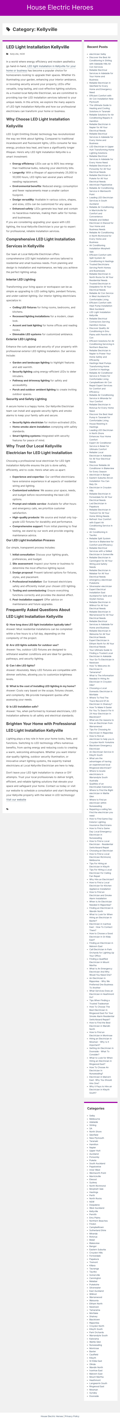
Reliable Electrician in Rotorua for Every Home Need (101, 407)
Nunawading (95, 1345)
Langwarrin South (98, 1383)
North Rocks (95, 1198)
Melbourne (94, 1119)
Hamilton (93, 1144)
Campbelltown (96, 1227)
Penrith (93, 1214)
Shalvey (93, 1316)
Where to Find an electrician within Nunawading (98, 802)
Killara (92, 1265)
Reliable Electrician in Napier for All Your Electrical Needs (100, 127)
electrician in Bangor (99, 474)
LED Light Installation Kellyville (37, 47)
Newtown (94, 1307)
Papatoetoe (95, 1166)
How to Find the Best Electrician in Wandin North (99, 1025)
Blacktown (94, 1319)
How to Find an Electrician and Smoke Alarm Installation (100, 895)
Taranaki (93, 1141)
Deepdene (94, 1205)
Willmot (93, 1294)
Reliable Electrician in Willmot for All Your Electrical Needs (100, 605)
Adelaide (93, 1122)
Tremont (93, 1262)
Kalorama (94, 1339)
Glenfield (93, 1135)
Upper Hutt (94, 1150)
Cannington (95, 1278)
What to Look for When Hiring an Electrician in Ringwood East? (101, 1061)
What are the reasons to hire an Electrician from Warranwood (101, 723)
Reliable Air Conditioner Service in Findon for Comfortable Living (101, 376)
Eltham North (95, 1303)
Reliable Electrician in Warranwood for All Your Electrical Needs (101, 614)
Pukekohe (94, 1284)
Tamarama (94, 1310)
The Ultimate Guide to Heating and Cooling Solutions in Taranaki (100, 108)
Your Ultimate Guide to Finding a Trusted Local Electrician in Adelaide (101, 653)
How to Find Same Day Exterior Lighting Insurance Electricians (100, 822)
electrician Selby (97, 54)
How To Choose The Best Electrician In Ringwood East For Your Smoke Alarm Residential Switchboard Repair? (101, 1013)
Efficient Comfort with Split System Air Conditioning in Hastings (101, 258)
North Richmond (97, 1186)
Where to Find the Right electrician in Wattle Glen (101, 793)
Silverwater (95, 1287)
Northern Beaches (98, 1221)
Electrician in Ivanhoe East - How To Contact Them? (100, 927)
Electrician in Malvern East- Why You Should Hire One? (100, 1080)
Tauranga (94, 1268)
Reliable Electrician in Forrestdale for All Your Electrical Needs (100, 496)
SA (90, 1128)
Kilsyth (92, 1358)
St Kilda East (95, 1361)
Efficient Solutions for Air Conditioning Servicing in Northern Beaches (101, 344)
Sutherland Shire (97, 1230)
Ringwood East (96, 1386)
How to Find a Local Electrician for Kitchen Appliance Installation (100, 885)
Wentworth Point (97, 1173)
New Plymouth (96, 1138)
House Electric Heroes (60, 7)
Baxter (92, 1351)
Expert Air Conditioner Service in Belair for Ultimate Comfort (100, 446)
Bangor (93, 1246)
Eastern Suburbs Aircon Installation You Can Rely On (101, 481)
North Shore (95, 1131)
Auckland (94, 1154)
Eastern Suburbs (97, 1249)
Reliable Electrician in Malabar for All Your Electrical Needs (100, 573)
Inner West (94, 1170)
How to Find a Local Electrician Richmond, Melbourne (100, 857)
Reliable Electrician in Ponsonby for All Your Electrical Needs (100, 168)
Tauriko (93, 1271)
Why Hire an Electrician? (101, 879)
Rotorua (93, 1236)
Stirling (92, 1125)
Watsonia (94, 1300)
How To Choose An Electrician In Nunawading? (99, 1070)
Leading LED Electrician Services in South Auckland (101, 200)
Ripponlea (94, 1323)
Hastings (93, 1192)
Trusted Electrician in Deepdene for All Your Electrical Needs (100, 286)
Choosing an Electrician (101, 850)
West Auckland (96, 1208)
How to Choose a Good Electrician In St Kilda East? (101, 936)
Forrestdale (95, 1256)
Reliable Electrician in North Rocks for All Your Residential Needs (101, 277)
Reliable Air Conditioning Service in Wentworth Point (101, 191)
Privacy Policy (72, 1416)
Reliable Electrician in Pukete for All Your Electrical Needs (100, 178)
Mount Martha (96, 1377)
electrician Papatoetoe (100, 184)
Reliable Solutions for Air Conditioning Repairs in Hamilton (101, 117)
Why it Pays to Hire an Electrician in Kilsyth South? (100, 1089)
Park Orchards (96, 1332)
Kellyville (14, 54)
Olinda (92, 1364)
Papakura (94, 1259)
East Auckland (96, 1291)
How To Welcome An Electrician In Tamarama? (99, 669)
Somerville (94, 1275)
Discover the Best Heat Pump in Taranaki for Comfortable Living (101, 417)
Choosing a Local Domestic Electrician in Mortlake (100, 691)
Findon (92, 1224)
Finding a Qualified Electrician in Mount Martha (99, 962)
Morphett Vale (96, 1189)
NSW (22, 54)
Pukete (92, 1160)
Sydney (93, 1182)
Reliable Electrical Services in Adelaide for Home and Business (101, 624)
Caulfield (93, 1354)
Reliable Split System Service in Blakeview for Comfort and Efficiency (101, 541)
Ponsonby (94, 1157)
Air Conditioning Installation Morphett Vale (99, 248)
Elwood (93, 1179)
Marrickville (95, 1176)
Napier (92, 1147)
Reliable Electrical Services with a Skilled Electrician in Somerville (101, 551)
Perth (92, 1195)
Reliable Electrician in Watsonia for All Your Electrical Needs (100, 634)
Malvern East (95, 1373)
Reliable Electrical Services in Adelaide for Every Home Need (101, 159)
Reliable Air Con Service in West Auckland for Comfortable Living (101, 296)
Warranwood (95, 1297)
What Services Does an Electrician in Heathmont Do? (101, 994)
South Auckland (97, 1163)
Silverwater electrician (100, 586)
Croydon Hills (96, 1252)
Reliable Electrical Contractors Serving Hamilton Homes (99, 321)
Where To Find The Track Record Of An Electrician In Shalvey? (100, 700)
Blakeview (94, 1243)
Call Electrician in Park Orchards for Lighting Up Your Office (101, 952)
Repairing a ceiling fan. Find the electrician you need (101, 812)
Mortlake (93, 1313)
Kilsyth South (96, 1329)
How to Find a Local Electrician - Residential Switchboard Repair (101, 844)
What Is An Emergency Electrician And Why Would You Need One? (100, 971)
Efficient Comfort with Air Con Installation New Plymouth (101, 98)
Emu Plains (94, 1217)
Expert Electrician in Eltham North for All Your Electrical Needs (101, 643)
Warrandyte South (98, 1335)
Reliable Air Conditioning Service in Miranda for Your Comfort (101, 398)
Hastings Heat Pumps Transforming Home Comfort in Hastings (100, 366)
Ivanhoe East (95, 1370)
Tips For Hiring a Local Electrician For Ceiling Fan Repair (100, 872)
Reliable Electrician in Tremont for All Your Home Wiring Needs (100, 512)
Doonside (94, 1396)
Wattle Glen (95, 1342)
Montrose (94, 1348)
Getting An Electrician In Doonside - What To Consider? (101, 1051)
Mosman (93, 1389)
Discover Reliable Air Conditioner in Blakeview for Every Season (101, 468)
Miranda (93, 1233)
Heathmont (95, 1380)
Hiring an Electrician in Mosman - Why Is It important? (100, 1041)
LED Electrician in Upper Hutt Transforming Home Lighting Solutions (101, 149)
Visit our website (16, 799)
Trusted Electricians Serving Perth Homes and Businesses (100, 267)
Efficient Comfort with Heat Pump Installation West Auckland (100, 305)
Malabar (93, 1281)
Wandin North (96, 1367)
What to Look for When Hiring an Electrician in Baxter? (101, 917)
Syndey (93, 1393)
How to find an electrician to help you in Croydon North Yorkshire (101, 739)
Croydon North (96, 1326)
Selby (92, 1115)
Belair (92, 1240)
